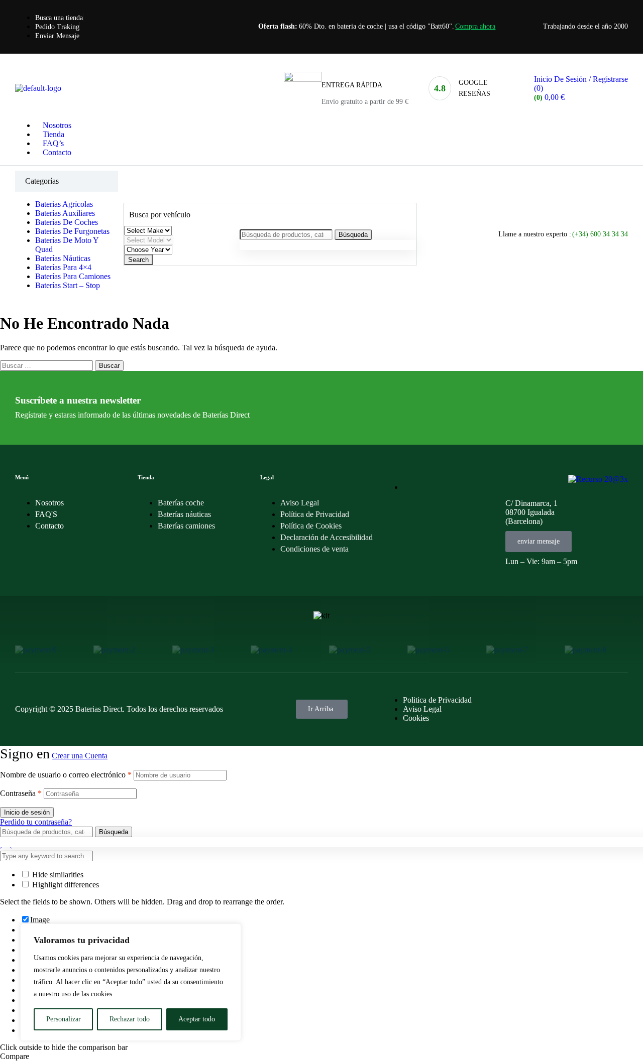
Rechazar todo (130, 1019)
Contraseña (21, 793)
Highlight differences (64, 884)
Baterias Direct (99, 709)
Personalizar (63, 1019)
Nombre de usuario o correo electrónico (66, 774)
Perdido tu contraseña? (36, 822)
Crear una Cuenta (80, 755)
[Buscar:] (47, 365)
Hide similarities (56, 874)
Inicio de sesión (27, 812)
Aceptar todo (196, 1019)
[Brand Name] (36, 649)
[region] (130, 982)
